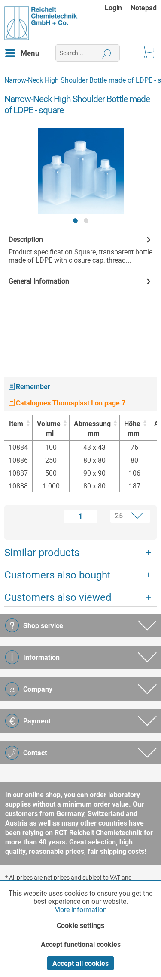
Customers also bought (57, 575)
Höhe (132, 428)
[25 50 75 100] (125, 516)
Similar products (41, 553)
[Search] (106, 53)
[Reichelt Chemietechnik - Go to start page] (41, 23)
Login (113, 8)
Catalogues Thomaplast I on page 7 (69, 403)
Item (16, 424)
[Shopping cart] (147, 53)
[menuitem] (118, 8)
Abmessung (92, 428)
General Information (39, 281)
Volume (49, 428)
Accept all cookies (80, 963)
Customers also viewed (58, 597)
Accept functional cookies (81, 944)
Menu (30, 53)
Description (26, 239)
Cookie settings (80, 925)
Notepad (144, 8)
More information (80, 910)
